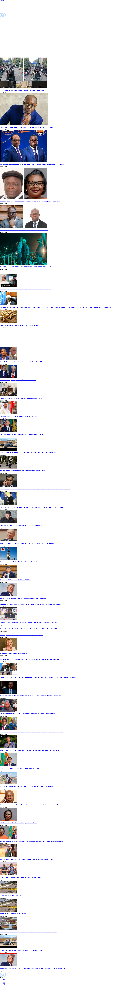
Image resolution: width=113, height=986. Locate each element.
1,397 (3, 972)
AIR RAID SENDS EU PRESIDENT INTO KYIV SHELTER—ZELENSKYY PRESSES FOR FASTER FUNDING (31, 507)
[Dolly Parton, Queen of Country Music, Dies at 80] (8, 650)
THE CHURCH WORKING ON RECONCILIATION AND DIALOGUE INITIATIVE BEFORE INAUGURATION (31, 732)
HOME (4, 979)
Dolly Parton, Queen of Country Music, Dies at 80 (13, 653)
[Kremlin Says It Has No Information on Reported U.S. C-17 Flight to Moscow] (8, 947)
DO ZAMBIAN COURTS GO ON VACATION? (13, 914)
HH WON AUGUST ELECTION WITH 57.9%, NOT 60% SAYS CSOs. (19, 768)
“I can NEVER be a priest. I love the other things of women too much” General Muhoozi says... (25, 289)
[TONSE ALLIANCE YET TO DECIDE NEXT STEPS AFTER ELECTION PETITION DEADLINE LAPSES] (8, 747)
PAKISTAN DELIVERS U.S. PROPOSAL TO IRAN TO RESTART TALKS (21, 398)
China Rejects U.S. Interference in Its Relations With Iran (15, 580)
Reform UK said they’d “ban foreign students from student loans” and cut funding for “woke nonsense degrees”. (30, 659)
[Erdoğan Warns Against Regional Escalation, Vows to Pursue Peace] (8, 377)
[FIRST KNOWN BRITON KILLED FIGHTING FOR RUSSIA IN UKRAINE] (8, 522)
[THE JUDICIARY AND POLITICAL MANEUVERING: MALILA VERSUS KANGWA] (23, 227)
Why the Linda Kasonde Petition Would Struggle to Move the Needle (18, 823)
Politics (4, 980)
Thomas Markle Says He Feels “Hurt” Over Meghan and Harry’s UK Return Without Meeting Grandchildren (29, 628)
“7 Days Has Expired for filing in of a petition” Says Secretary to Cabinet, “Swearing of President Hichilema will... (31, 695)
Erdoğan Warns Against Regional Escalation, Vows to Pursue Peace (18, 380)
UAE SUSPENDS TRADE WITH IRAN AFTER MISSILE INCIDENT (19, 416)
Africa (4, 983)
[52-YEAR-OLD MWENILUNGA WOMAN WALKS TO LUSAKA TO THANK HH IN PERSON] (8, 784)
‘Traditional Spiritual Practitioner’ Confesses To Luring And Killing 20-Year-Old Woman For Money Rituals (29, 622)
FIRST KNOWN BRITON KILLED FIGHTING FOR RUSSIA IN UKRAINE (21, 525)
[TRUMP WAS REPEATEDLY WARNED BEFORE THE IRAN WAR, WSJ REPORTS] (8, 595)
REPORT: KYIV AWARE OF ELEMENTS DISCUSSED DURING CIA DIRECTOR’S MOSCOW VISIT (28, 452)
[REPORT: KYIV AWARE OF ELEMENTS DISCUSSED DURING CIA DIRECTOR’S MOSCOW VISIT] (8, 450)
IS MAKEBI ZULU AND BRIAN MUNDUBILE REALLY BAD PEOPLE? (20, 877)
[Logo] (3, 16)
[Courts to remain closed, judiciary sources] (8, 893)
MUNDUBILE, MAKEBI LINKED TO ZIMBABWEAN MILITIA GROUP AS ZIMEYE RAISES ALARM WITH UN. (32, 164)
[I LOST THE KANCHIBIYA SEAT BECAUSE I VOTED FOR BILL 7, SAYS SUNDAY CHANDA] (24, 124)
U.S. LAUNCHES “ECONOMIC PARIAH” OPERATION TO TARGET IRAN (21, 434)
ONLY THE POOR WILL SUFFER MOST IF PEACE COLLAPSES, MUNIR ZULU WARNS (25, 267)
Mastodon (2, 0)
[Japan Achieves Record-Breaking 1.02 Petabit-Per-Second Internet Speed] (8, 559)
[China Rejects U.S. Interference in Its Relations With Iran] (8, 577)
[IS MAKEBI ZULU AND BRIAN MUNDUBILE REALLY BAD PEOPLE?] (8, 875)
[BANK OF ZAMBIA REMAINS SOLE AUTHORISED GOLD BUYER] (8, 322)
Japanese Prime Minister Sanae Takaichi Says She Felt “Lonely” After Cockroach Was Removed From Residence (30, 604)
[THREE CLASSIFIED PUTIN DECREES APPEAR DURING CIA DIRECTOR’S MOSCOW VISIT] (8, 541)
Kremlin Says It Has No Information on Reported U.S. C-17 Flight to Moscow (21, 950)
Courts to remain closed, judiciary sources (11, 895)
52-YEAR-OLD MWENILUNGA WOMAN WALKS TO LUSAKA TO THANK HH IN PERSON (26, 786)
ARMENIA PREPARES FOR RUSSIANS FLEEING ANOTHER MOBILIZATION (22, 471)
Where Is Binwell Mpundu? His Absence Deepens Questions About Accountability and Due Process (26, 859)
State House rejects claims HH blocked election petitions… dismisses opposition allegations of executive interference (30, 804)
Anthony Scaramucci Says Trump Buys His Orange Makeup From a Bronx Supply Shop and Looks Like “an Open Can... (33, 968)
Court (4, 982)
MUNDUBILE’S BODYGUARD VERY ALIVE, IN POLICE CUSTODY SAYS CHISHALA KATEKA (28, 714)
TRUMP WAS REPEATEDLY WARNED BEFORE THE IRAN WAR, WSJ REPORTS (23, 598)
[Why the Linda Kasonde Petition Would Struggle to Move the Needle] (8, 820)
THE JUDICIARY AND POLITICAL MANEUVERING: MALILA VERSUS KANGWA (24, 230)
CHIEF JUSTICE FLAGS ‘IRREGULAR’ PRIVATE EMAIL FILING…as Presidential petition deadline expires (30, 201)
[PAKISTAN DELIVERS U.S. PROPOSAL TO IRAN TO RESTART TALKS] (8, 395)
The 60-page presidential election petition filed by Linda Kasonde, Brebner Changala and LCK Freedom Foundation (31, 841)
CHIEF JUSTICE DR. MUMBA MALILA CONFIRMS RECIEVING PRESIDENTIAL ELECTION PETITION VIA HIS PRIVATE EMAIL (38, 677)
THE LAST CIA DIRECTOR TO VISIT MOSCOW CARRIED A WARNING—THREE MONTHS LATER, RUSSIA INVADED (35, 489)
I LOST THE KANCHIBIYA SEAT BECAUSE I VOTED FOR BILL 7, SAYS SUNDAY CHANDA (27, 127)
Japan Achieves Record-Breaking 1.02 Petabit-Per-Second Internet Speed (19, 561)
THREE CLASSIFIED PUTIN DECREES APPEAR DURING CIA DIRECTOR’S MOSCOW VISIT (27, 543)
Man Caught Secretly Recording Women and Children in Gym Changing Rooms (21, 635)
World (4, 984)
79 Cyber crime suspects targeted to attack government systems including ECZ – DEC (23, 90)
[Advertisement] (39, 28)
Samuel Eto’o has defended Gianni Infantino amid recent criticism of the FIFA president (23, 361)
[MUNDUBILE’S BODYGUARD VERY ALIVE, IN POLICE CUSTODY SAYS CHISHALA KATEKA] (8, 711)
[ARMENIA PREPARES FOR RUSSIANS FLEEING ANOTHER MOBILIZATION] (8, 468)
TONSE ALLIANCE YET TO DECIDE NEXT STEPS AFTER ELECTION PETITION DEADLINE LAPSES (30, 750)
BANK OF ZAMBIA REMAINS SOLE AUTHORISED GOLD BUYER (19, 325)
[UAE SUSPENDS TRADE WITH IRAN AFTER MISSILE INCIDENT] (8, 413)
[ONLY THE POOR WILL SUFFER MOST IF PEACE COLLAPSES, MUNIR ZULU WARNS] (23, 264)
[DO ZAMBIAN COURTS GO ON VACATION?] (8, 911)
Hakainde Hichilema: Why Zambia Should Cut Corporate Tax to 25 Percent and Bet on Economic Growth (28, 932)
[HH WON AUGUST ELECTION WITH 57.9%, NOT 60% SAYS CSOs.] (8, 765)
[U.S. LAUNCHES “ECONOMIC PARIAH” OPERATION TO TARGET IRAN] (8, 432)
